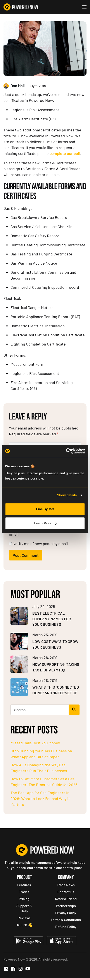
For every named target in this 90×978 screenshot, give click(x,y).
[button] (84, 7)
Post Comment (26, 555)
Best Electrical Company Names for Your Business (51, 619)
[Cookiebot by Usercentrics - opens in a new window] (66, 451)
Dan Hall (17, 85)
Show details (67, 495)
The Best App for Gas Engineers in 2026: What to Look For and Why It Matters (40, 798)
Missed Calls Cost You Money (35, 742)
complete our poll (65, 153)
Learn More (42, 523)
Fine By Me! (45, 509)
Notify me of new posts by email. (41, 543)
